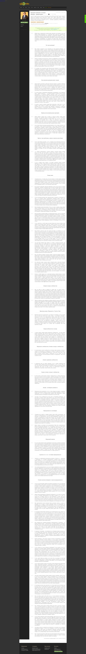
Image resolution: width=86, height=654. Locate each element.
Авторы (29, 7)
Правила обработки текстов (36, 650)
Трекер (41, 7)
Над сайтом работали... (24, 649)
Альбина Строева (52, 638)
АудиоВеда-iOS (46, 649)
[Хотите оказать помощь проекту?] (85, 19)
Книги (38, 7)
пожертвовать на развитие (58, 651)
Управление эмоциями (39, 14)
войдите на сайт (56, 28)
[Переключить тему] (6, 1)
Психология (46, 23)
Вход (46, 7)
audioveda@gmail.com (57, 649)
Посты (32, 7)
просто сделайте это (54, 29)
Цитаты (22, 26)
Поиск (44, 7)
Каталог (26, 7)
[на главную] (24, 5)
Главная (21, 7)
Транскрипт (22, 24)
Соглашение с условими (24, 650)
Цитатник (35, 7)
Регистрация (49, 7)
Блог (23, 7)
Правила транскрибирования (36, 649)
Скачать (24, 22)
